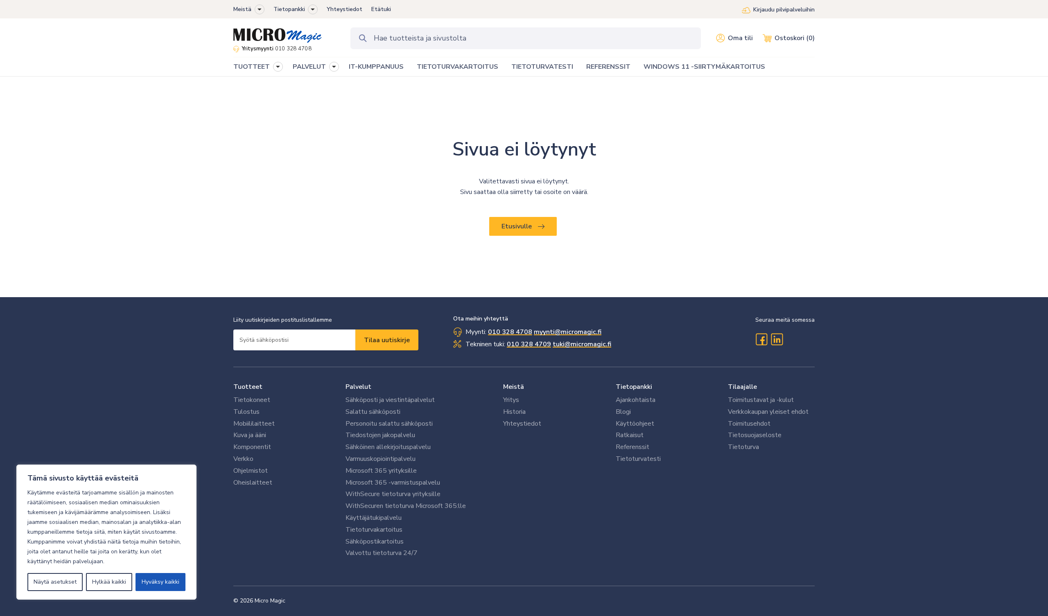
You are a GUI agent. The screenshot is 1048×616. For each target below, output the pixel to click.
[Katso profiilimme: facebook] (761, 339)
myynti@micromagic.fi (567, 331)
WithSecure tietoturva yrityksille (393, 494)
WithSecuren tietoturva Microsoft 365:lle (406, 505)
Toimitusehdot (749, 423)
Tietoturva (743, 446)
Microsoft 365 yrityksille (381, 470)
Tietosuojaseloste (754, 435)
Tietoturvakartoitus (374, 529)
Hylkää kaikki (109, 582)
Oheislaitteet (252, 482)
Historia (514, 411)
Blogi (623, 411)
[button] (259, 9)
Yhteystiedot (344, 9)
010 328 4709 (529, 344)
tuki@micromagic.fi (582, 344)
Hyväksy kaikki (160, 582)
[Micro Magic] (277, 33)
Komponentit (252, 446)
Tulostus (246, 411)
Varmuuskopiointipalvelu (381, 458)
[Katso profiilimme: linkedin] (777, 339)
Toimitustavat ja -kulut (761, 399)
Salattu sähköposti (373, 411)
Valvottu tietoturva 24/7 (382, 552)
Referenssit (632, 446)
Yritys (511, 399)
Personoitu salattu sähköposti (389, 423)
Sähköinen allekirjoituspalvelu (388, 446)
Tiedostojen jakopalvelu (380, 435)
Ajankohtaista (635, 399)
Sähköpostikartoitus (375, 541)
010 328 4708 (293, 48)
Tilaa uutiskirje (387, 340)
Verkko (243, 458)
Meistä (242, 9)
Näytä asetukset (55, 582)
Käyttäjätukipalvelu (374, 517)
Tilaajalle (742, 386)
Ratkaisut (630, 435)
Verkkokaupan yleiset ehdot (768, 411)
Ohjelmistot (250, 470)
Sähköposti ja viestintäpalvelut (390, 399)
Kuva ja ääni (249, 435)
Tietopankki (289, 9)
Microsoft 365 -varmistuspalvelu (393, 482)
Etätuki (381, 9)
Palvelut (358, 386)
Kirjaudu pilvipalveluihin (784, 10)
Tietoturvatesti (638, 458)
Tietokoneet (251, 399)
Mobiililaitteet (254, 423)
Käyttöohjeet (635, 423)
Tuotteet (247, 386)
